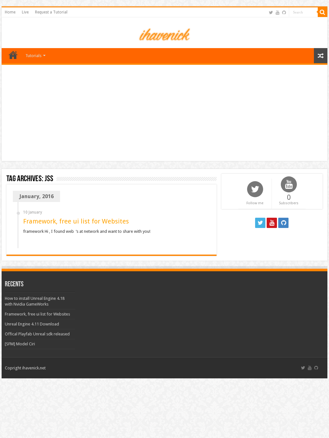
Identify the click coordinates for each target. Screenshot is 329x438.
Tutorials (33, 55)
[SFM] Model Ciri (20, 343)
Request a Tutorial (51, 12)
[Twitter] (271, 12)
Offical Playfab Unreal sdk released (37, 334)
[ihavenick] (164, 33)
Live (25, 12)
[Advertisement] (164, 113)
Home (10, 12)
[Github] (284, 12)
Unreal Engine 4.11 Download (32, 324)
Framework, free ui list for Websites (76, 221)
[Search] (322, 12)
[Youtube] (277, 12)
